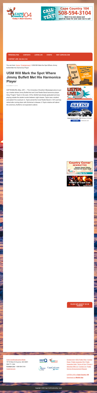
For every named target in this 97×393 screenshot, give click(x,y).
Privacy (89, 364)
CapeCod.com (10, 369)
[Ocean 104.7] (42, 371)
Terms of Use (81, 364)
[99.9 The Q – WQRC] (43, 363)
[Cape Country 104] (53, 363)
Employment (71, 360)
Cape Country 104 (19, 13)
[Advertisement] (49, 38)
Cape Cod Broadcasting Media (15, 360)
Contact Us (82, 366)
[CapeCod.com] (53, 371)
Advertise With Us (72, 366)
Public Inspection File (78, 362)
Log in (60, 388)
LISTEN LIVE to (78, 375)
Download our (75, 377)
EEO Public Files (81, 360)
